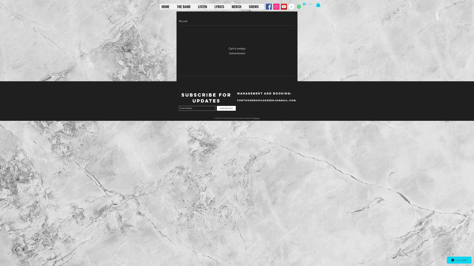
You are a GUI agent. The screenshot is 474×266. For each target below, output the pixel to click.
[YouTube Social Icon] (284, 7)
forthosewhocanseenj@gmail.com (266, 100)
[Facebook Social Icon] (269, 7)
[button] (318, 4)
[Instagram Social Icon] (276, 7)
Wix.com (256, 118)
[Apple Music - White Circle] (291, 7)
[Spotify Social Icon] (299, 7)
